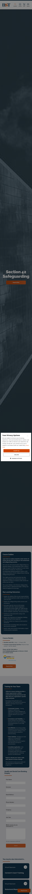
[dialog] (16, 447)
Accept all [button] (17, 450)
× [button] (28, 435)
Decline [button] (16, 454)
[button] (16, 458)
